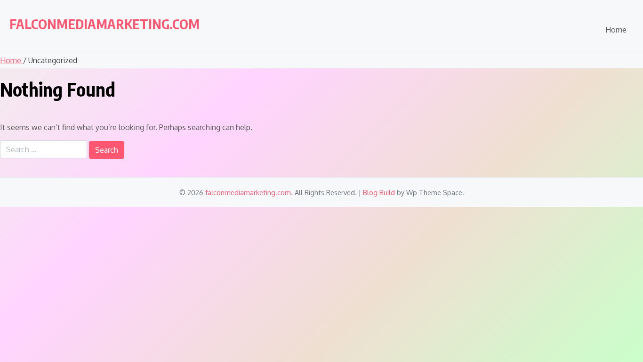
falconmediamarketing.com (104, 24)
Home (616, 29)
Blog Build (379, 192)
